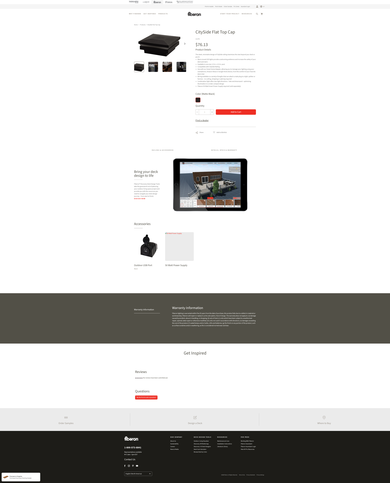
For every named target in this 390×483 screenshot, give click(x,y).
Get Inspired (150, 14)
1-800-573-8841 (132, 447)
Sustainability (174, 444)
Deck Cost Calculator (200, 449)
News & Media (174, 449)
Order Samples (228, 6)
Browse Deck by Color (200, 452)
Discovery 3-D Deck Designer (202, 447)
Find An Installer (209, 6)
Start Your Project (229, 14)
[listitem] (65, 419)
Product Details (203, 49)
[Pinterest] (133, 466)
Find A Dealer (218, 6)
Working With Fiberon (247, 441)
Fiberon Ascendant (246, 444)
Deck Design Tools (202, 437)
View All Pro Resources (247, 449)
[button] (257, 14)
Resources (247, 14)
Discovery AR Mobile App (201, 444)
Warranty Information (144, 309)
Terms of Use (242, 475)
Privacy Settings (260, 475)
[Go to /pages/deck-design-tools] (210, 185)
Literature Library (222, 447)
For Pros (245, 437)
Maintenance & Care (223, 441)
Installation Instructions (224, 444)
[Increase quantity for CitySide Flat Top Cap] (212, 112)
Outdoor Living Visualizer (201, 441)
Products (163, 14)
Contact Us (129, 459)
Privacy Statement (250, 475)
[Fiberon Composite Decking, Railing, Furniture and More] (194, 14)
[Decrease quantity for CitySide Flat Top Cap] (197, 112)
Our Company (176, 437)
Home (136, 25)
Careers (172, 447)
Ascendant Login (245, 6)
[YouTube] (137, 466)
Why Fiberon (135, 14)
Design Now (139, 199)
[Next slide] (185, 43)
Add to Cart (236, 112)
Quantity (200, 105)
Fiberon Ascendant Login (248, 447)
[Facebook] (125, 466)
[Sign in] (257, 6)
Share (200, 132)
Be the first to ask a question (146, 397)
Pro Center (236, 6)
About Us (173, 441)
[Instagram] (129, 466)
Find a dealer (202, 120)
